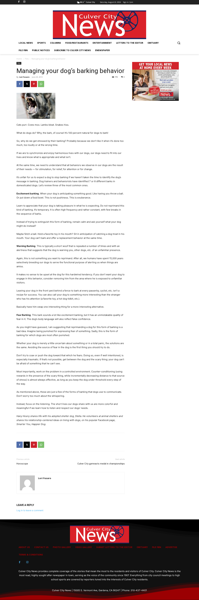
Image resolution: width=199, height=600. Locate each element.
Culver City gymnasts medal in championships (101, 463)
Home (19, 58)
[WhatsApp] (41, 84)
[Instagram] (27, 562)
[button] (179, 43)
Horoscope (22, 463)
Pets (27, 58)
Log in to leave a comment (29, 510)
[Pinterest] (34, 84)
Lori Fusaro (24, 77)
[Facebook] (19, 84)
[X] (27, 84)
